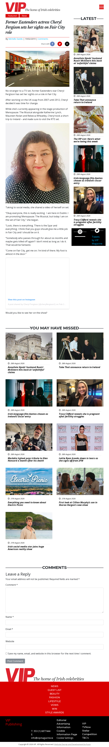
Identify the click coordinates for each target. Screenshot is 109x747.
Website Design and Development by (72, 744)
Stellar (85, 730)
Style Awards (54, 712)
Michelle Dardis (16, 38)
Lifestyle (54, 701)
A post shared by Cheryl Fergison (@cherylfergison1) (32, 304)
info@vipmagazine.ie (42, 737)
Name (10, 616)
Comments (43, 38)
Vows (54, 705)
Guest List (54, 690)
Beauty (54, 693)
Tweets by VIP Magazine (97, 240)
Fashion (54, 697)
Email (9, 629)
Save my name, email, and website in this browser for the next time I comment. (49, 653)
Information (63, 727)
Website (10, 641)
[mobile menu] (101, 7)
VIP (84, 723)
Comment (12, 584)
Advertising (63, 723)
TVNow (86, 727)
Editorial (61, 720)
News (54, 686)
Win (54, 709)
